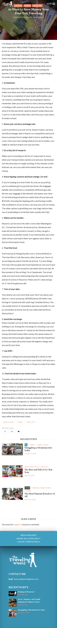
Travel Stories (42, 445)
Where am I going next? (28, 538)
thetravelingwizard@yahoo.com (26, 579)
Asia (26, 445)
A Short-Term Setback (28, 542)
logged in (17, 524)
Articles (44, 467)
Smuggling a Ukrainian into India (38, 449)
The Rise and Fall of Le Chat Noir (38, 471)
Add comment (38, 17)
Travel (32, 445)
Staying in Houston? (26, 592)
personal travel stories (41, 488)
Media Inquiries (28, 535)
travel (20, 422)
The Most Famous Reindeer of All (40, 495)
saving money (8, 422)
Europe (27, 488)
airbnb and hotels (32, 467)
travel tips (30, 422)
